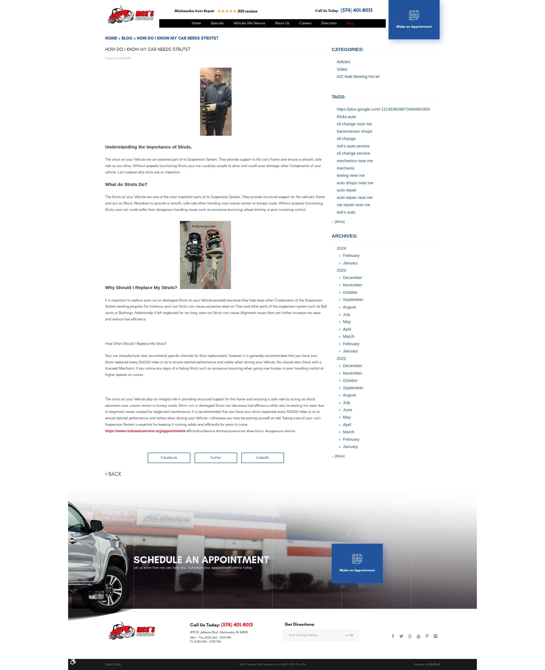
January (350, 263)
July (346, 314)
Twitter (215, 457)
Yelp (410, 638)
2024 (341, 248)
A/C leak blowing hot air (358, 76)
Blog (349, 23)
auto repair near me (355, 197)
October (350, 292)
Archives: (345, 236)
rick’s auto (346, 212)
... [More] (338, 222)
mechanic (346, 168)
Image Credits (113, 664)
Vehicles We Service (249, 23)
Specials (217, 23)
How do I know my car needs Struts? (177, 38)
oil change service (353, 153)
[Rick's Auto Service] (131, 14)
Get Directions (350, 635)
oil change (346, 138)
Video (342, 69)
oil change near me (354, 124)
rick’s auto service (353, 146)
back (114, 474)
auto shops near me (355, 183)
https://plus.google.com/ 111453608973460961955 (383, 109)
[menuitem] (196, 23)
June (347, 410)
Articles (343, 62)
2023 (341, 270)
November (352, 285)
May (347, 321)
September (353, 299)
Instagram (435, 638)
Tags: (339, 97)
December (352, 277)
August (349, 307)
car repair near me (353, 204)
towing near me (351, 175)
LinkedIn (262, 457)
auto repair (346, 190)
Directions (329, 23)
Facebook (169, 457)
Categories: (348, 49)
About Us (282, 23)
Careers (305, 23)
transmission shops (354, 131)
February (351, 255)
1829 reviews (247, 11)
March (348, 336)
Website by (427, 664)
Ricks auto (346, 116)
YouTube (418, 638)
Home (196, 23)
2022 (341, 358)
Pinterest (427, 638)
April (347, 329)
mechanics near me (355, 160)
